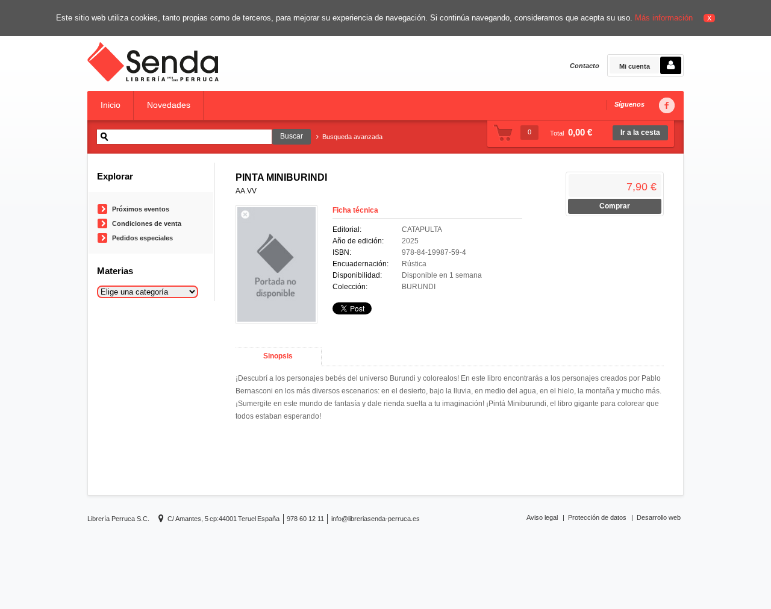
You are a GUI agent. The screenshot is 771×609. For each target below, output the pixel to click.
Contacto (584, 65)
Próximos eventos (140, 209)
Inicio (110, 105)
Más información (664, 17)
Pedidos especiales (142, 238)
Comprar (614, 206)
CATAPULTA (422, 229)
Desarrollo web (659, 517)
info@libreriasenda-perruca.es (375, 518)
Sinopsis (278, 356)
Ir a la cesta (640, 132)
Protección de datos (597, 517)
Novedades (168, 105)
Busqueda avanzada (352, 136)
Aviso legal (542, 517)
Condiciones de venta (146, 223)
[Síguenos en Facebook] (666, 105)
